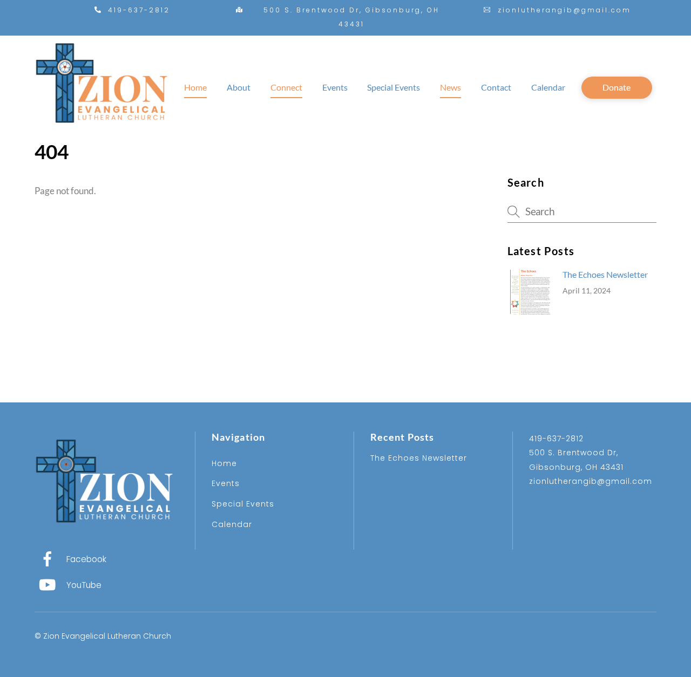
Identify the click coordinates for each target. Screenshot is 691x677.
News (450, 87)
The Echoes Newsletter (605, 274)
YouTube (82, 585)
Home (195, 87)
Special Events (393, 87)
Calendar (548, 87)
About (238, 87)
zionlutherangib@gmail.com (590, 481)
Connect (286, 87)
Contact (496, 87)
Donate (616, 87)
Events (335, 87)
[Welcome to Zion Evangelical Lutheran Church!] (102, 132)
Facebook (85, 559)
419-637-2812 (556, 438)
